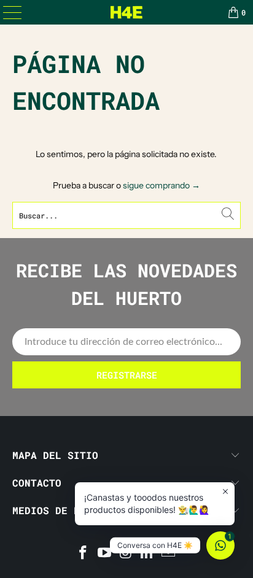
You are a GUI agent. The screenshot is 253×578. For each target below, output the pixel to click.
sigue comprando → (161, 185)
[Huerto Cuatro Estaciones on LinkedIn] (147, 553)
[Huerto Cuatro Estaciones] (126, 12)
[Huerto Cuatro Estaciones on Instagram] (126, 553)
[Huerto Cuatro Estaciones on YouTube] (104, 553)
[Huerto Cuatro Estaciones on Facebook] (83, 553)
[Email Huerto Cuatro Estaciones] (169, 553)
